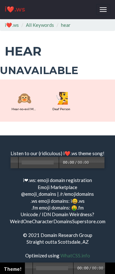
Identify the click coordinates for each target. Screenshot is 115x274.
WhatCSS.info (75, 255)
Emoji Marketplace (57, 187)
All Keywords (40, 25)
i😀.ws (78, 201)
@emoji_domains (38, 194)
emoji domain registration (64, 180)
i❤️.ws (15, 9)
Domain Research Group (66, 235)
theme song (90, 153)
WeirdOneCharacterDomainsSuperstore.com (57, 221)
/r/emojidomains (77, 194)
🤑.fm (77, 207)
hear (66, 25)
